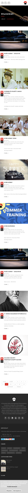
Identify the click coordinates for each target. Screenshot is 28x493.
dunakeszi (6, 98)
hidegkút (16, 96)
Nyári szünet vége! (10, 138)
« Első (4, 381)
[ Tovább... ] (6, 62)
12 (19, 384)
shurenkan (13, 57)
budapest (16, 101)
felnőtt (21, 98)
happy (18, 363)
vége (23, 141)
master (8, 318)
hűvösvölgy (23, 101)
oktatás (24, 98)
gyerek (5, 367)
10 (10, 384)
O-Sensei (16, 317)
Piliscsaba (14, 99)
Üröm (23, 99)
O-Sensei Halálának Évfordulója (15, 314)
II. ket (19, 101)
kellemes (24, 363)
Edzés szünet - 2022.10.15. (12, 53)
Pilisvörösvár (19, 99)
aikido (6, 57)
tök (17, 232)
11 (15, 384)
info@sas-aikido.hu (7, 436)
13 (23, 384)
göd (5, 101)
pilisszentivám (17, 185)
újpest (18, 143)
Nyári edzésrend (9, 226)
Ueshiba (20, 317)
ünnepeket (9, 364)
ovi (4, 102)
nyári (24, 232)
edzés (18, 57)
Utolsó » (19, 386)
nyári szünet (19, 141)
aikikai (9, 57)
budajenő (14, 98)
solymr (21, 187)
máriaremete (9, 101)
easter (21, 363)
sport (6, 102)
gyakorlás (8, 190)
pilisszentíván (22, 57)
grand (11, 318)
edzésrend (6, 233)
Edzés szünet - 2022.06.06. (12, 271)
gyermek (18, 98)
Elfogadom (9, 490)
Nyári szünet (8, 182)
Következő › (10, 386)
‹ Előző (11, 381)
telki (13, 101)
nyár (14, 188)
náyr (21, 232)
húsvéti (5, 364)
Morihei (23, 317)
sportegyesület (9, 99)
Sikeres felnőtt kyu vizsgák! (12, 467)
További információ (12, 486)
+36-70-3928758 (16, 436)
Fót (6, 101)
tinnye (19, 232)
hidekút (21, 143)
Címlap (3, 19)
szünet (12, 190)
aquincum (10, 98)
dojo (16, 57)
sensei (5, 318)
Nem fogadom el (17, 490)
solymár (9, 232)
